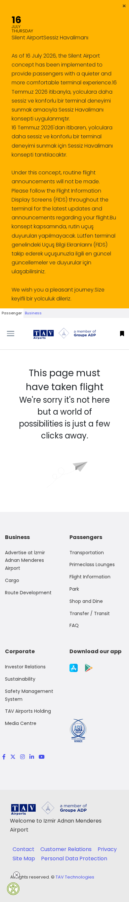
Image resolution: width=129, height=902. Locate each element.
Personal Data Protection (74, 858)
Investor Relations (25, 666)
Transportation (86, 552)
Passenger (12, 313)
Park (74, 589)
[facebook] (4, 756)
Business (33, 313)
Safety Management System (29, 695)
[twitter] (13, 756)
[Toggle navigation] (16, 333)
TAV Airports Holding (28, 711)
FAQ (74, 625)
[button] (124, 6)
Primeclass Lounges (92, 564)
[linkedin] (31, 756)
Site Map (24, 858)
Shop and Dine (86, 601)
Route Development (28, 592)
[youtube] (40, 756)
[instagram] (22, 756)
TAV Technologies (75, 877)
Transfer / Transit (89, 613)
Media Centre (20, 723)
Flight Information (89, 576)
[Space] (64, 333)
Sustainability (20, 679)
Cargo (12, 580)
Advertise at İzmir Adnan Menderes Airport (25, 560)
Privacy (107, 849)
